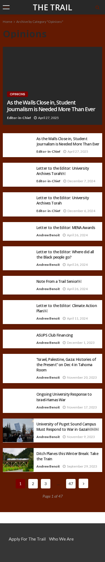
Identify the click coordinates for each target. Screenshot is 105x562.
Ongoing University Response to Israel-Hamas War (64, 396)
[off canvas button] (6, 7)
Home (7, 22)
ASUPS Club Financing (54, 335)
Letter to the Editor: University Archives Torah (62, 200)
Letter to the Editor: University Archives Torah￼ (62, 171)
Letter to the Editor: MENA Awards (65, 227)
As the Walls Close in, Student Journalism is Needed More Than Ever (51, 106)
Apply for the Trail (27, 538)
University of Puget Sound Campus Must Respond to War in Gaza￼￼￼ (67, 426)
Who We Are (61, 538)
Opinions (17, 94)
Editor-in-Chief (19, 118)
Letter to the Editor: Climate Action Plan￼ (66, 308)
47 (71, 483)
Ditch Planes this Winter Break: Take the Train (67, 456)
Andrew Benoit (48, 235)
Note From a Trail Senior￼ (58, 281)
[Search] (97, 7)
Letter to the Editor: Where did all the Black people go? (65, 254)
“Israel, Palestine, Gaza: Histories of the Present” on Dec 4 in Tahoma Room (66, 365)
